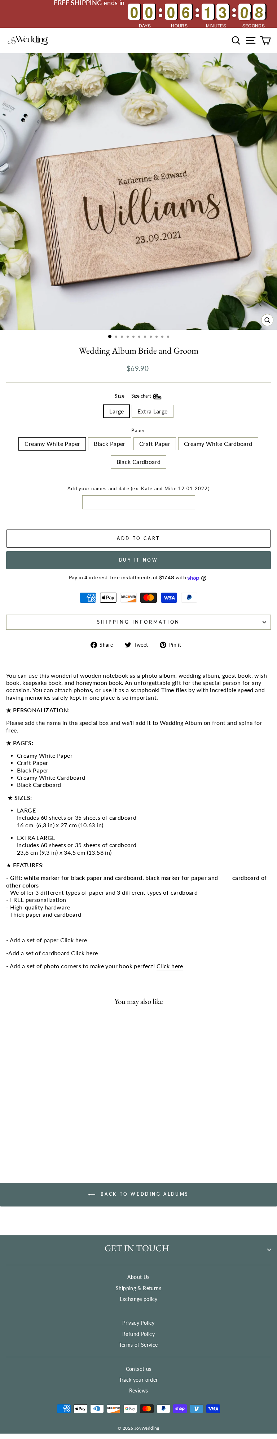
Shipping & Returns (138, 1288)
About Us (138, 1277)
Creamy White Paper (52, 443)
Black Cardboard (138, 462)
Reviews (138, 1390)
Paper (138, 430)
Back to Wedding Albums (143, 1194)
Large (116, 411)
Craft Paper (154, 443)
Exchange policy (139, 1299)
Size (133, 396)
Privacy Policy (138, 1323)
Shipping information (138, 622)
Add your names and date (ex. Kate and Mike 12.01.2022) (138, 488)
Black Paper (109, 443)
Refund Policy (138, 1334)
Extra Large (152, 411)
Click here (73, 940)
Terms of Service (138, 1345)
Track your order (138, 1380)
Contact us (138, 1369)
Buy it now (138, 560)
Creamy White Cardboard (218, 443)
